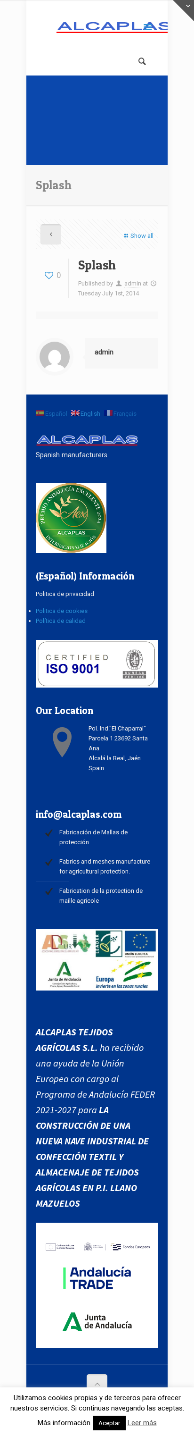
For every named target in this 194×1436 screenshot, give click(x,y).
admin (132, 283)
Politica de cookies (62, 610)
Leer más (142, 1423)
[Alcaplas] (97, 28)
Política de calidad (61, 620)
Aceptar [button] (109, 1423)
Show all (142, 235)
